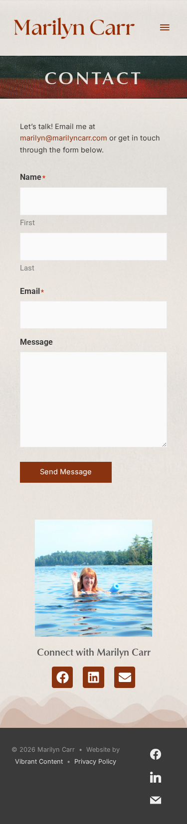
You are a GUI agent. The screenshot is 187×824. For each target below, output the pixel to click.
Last (27, 268)
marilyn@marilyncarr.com (63, 138)
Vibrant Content (39, 761)
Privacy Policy (95, 761)
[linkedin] (155, 776)
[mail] (155, 799)
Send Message (66, 471)
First (27, 222)
